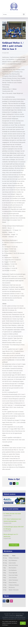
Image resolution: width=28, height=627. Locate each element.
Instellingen (5, 625)
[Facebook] (4, 601)
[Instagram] (11, 601)
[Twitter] (7, 601)
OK (23, 623)
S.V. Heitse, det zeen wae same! (12, 513)
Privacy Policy (19, 615)
